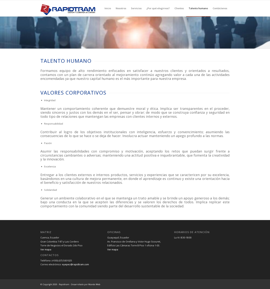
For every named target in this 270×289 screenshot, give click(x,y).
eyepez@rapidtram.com (75, 264)
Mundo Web (94, 284)
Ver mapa (45, 249)
